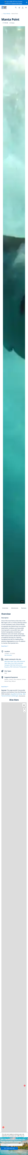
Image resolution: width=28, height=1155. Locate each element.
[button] (3, 1127)
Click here (25, 1152)
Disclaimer (22, 696)
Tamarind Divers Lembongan (9, 696)
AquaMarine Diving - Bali (18, 694)
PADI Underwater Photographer (18, 667)
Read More (4, 646)
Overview (5, 608)
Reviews (23, 608)
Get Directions (8, 655)
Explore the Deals (17, 3)
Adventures (14, 608)
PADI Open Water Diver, (11, 661)
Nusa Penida (7, 13)
